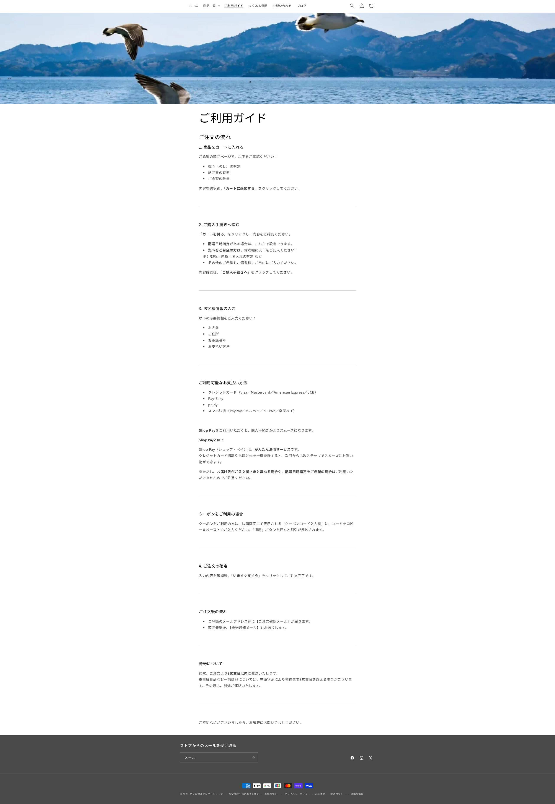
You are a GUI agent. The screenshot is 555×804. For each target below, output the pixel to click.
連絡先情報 (357, 794)
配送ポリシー (338, 794)
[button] (211, 5)
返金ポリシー (271, 794)
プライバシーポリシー (297, 794)
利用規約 (320, 794)
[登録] (253, 757)
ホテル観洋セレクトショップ (206, 794)
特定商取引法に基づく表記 (244, 794)
